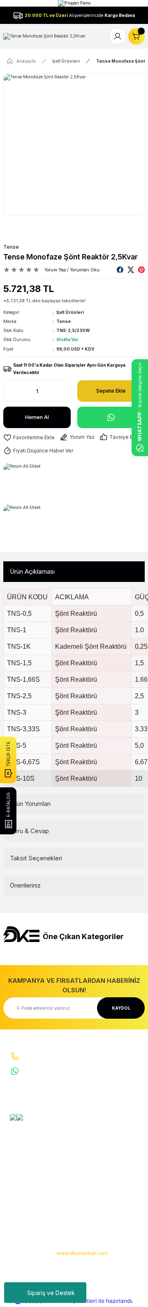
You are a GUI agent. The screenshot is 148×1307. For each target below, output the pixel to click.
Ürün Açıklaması (32, 571)
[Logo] (44, 35)
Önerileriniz (25, 885)
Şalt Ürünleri (70, 312)
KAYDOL (121, 1008)
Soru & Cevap (29, 831)
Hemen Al (37, 417)
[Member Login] (117, 36)
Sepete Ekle (111, 391)
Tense (11, 247)
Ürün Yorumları (30, 804)
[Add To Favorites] (29, 437)
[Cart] (136, 36)
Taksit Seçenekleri (36, 858)
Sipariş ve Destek (51, 1292)
